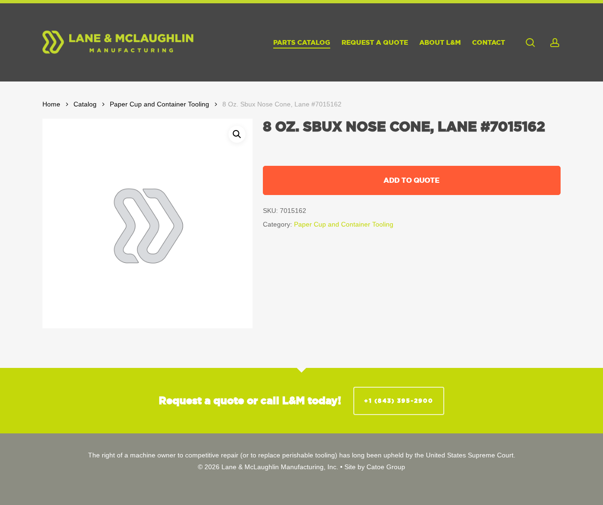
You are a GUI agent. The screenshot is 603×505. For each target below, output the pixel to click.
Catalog (85, 104)
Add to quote (411, 180)
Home (51, 104)
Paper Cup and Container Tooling (159, 104)
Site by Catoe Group (374, 467)
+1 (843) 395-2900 (398, 401)
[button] (236, 134)
